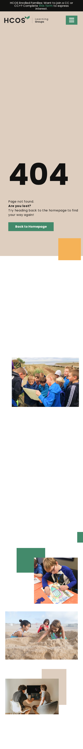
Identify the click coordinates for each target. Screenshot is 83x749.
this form (46, 6)
